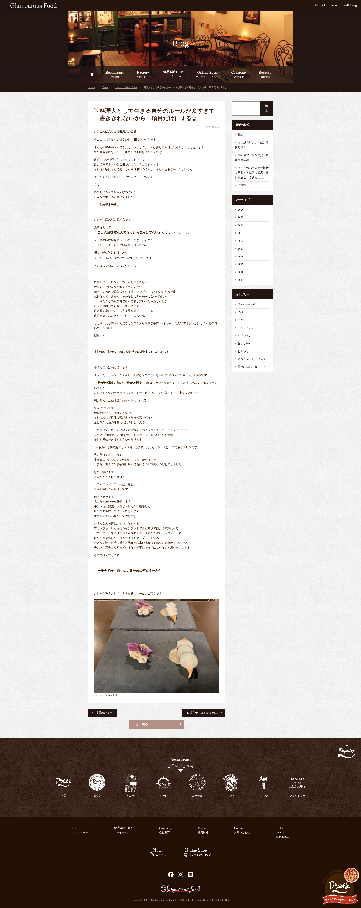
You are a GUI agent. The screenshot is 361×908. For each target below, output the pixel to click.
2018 (241, 272)
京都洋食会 (282, 836)
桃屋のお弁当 (104, 712)
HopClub (280, 832)
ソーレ (164, 795)
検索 (266, 108)
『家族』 (243, 185)
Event (333, 5)
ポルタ (97, 795)
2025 (241, 217)
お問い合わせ (242, 830)
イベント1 (244, 320)
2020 (241, 256)
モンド (231, 795)
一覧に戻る (140, 724)
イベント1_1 (245, 327)
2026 (241, 209)
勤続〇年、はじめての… (202, 712)
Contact (319, 5)
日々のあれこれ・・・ (252, 366)
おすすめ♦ (244, 343)
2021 (241, 248)
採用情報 (265, 74)
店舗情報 (114, 74)
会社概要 (239, 74)
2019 (241, 264)
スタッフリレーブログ (126, 87)
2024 (241, 225)
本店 (63, 795)
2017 (241, 279)
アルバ (130, 795)
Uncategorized (246, 304)
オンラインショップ (207, 74)
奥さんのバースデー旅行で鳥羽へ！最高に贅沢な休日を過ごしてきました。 (252, 172)
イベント (243, 312)
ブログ (105, 87)
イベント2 (244, 335)
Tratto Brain (224, 900)
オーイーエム (173, 74)
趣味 (240, 134)
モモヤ (264, 795)
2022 (241, 240)
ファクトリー (143, 74)
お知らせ (243, 351)
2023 (241, 233)
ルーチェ (197, 795)
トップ (91, 87)
